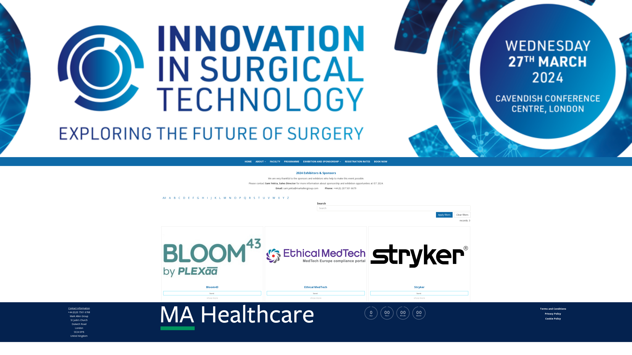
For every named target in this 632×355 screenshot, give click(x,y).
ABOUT (260, 161)
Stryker (419, 287)
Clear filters (462, 214)
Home (248, 161)
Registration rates (357, 161)
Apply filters (444, 214)
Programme (291, 161)
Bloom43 (212, 287)
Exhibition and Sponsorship (321, 161)
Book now (380, 161)
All (164, 198)
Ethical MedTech (315, 287)
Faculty (275, 161)
